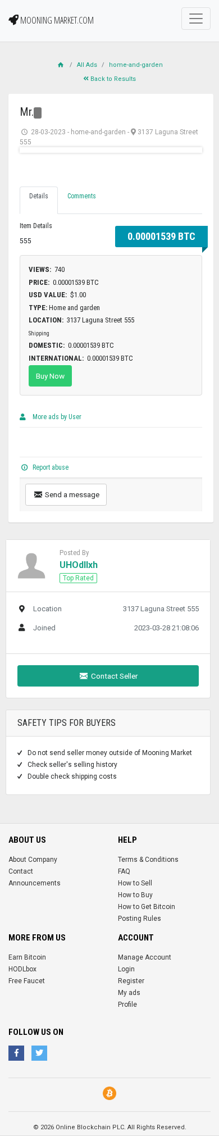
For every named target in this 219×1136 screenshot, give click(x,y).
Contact (20, 871)
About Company (32, 860)
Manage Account (144, 957)
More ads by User (56, 417)
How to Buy (135, 895)
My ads (129, 993)
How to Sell (135, 883)
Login (126, 969)
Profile (127, 1004)
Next (185, 150)
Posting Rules (139, 919)
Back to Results (112, 79)
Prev (37, 150)
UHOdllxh (79, 565)
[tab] (39, 200)
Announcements (34, 883)
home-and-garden (136, 65)
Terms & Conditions (148, 860)
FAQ (124, 871)
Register (131, 981)
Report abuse (50, 467)
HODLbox (22, 969)
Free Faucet (26, 981)
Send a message (71, 494)
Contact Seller (113, 675)
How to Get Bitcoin (146, 907)
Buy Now (50, 375)
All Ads (87, 65)
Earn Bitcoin (27, 957)
